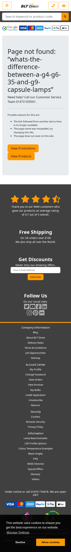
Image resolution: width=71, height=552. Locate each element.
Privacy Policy (35, 426)
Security (35, 411)
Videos (35, 479)
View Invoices (35, 384)
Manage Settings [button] (18, 532)
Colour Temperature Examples (36, 448)
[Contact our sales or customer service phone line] (53, 5)
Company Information (35, 327)
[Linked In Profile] (44, 306)
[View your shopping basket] (64, 5)
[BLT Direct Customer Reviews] (35, 199)
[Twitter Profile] (26, 306)
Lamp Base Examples (35, 438)
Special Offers (35, 469)
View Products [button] (21, 156)
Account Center (35, 364)
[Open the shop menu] (7, 5)
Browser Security (35, 421)
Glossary (35, 474)
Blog (35, 332)
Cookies (35, 416)
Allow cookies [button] (50, 542)
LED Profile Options (36, 443)
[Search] (65, 17)
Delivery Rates (36, 342)
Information (35, 433)
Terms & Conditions (36, 347)
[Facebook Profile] (38, 306)
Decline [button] (20, 542)
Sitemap (35, 358)
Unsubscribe (36, 400)
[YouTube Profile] (32, 306)
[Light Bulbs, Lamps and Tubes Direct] (30, 5)
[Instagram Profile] (29, 313)
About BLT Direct (35, 337)
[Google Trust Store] (10, 28)
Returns (35, 405)
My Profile (35, 369)
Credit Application (36, 395)
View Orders (35, 379)
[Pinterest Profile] (36, 313)
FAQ (35, 458)
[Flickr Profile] (41, 313)
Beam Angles (35, 453)
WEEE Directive (35, 463)
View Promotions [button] (23, 148)
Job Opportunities (35, 353)
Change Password (35, 374)
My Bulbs (35, 390)
